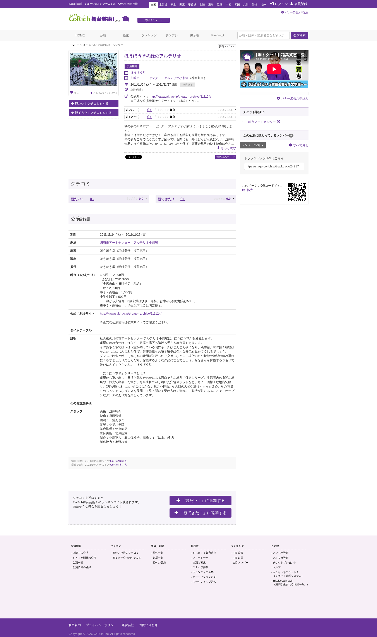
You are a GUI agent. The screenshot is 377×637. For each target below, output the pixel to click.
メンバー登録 (280, 552)
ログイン (281, 4)
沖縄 (254, 4)
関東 (182, 4)
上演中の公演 (80, 552)
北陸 (202, 4)
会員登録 (300, 4)
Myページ (217, 35)
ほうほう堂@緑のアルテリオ (152, 55)
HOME (80, 35)
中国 (228, 4)
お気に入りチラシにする (105, 93)
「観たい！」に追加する (203, 500)
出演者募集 (199, 562)
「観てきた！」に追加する (203, 513)
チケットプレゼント (284, 562)
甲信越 (192, 4)
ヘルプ (277, 567)
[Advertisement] (188, 604)
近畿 (219, 4)
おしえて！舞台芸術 (204, 552)
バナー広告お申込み (296, 12)
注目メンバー (240, 562)
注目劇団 (238, 557)
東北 (173, 4)
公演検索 (299, 35)
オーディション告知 (204, 576)
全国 (153, 4)
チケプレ (172, 35)
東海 (211, 4)
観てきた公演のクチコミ (127, 557)
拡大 (250, 190)
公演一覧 (78, 562)
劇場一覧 (158, 557)
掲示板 (194, 35)
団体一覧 (158, 552)
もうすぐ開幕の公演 (84, 557)
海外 (263, 4)
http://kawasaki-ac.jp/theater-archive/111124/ (180, 96)
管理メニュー (152, 20)
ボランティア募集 (203, 572)
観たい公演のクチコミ (126, 552)
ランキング (148, 35)
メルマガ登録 (280, 557)
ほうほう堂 (138, 72)
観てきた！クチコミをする (93, 112)
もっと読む (228, 148)
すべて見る (300, 145)
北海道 (163, 4)
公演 (103, 35)
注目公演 (238, 552)
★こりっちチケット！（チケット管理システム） (288, 574)
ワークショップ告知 (204, 581)
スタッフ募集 (200, 567)
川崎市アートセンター (260, 122)
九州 (245, 4)
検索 (126, 35)
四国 (237, 4)
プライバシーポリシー (101, 625)
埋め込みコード (225, 157)
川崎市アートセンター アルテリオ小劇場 (159, 78)
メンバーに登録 (251, 145)
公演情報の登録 (82, 567)
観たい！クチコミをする (92, 103)
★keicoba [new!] (291, 582)
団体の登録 (159, 562)
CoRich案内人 (118, 461)
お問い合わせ (148, 625)
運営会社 (128, 625)
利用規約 (75, 625)
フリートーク (200, 557)
